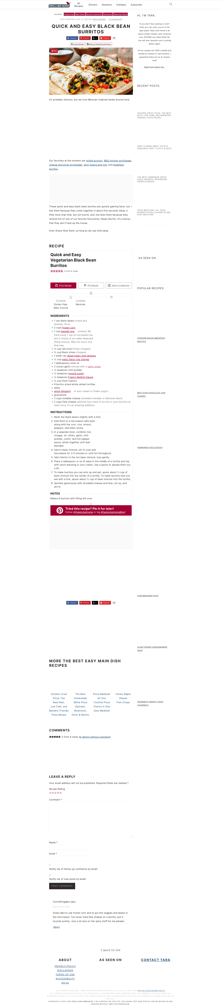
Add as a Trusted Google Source (100, 44)
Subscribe (136, 4)
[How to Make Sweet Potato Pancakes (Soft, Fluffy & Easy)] (147, 141)
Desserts (107, 4)
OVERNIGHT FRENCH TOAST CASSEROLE (150, 703)
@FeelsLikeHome (83, 512)
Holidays (121, 4)
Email (53, 853)
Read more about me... (154, 67)
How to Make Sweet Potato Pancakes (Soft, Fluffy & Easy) (154, 147)
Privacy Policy (65, 966)
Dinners (93, 4)
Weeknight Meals (120, 14)
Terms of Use (65, 974)
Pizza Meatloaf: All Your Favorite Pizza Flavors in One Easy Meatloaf (154, 212)
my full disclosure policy (151, 991)
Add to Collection (120, 285)
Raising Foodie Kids (94, 14)
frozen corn (68, 327)
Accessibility (65, 979)
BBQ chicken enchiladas (117, 160)
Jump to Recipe (78, 44)
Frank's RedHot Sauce (80, 377)
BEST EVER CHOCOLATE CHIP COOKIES (151, 394)
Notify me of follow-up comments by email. (73, 869)
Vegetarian (108, 14)
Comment (55, 799)
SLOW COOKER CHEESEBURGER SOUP (152, 649)
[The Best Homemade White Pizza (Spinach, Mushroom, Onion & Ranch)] (147, 172)
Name (53, 842)
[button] (54, 51)
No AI (65, 983)
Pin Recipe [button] (92, 285)
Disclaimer (65, 970)
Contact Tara (155, 960)
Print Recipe (64, 285)
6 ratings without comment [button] (95, 737)
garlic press (94, 366)
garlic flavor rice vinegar (75, 359)
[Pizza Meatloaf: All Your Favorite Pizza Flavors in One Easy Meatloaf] (147, 205)
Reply (56, 927)
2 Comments (115, 19)
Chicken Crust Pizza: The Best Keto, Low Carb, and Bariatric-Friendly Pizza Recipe (154, 115)
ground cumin (76, 373)
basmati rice (67, 331)
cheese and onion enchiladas (65, 164)
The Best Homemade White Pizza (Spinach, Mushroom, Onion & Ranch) (152, 179)
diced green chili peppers (81, 355)
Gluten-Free (69, 14)
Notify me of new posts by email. (67, 879)
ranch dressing (62, 391)
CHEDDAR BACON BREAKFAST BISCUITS (151, 340)
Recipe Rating (57, 789)
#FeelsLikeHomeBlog (113, 512)
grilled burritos (94, 160)
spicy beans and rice (95, 164)
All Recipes (78, 4)
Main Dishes (80, 14)
